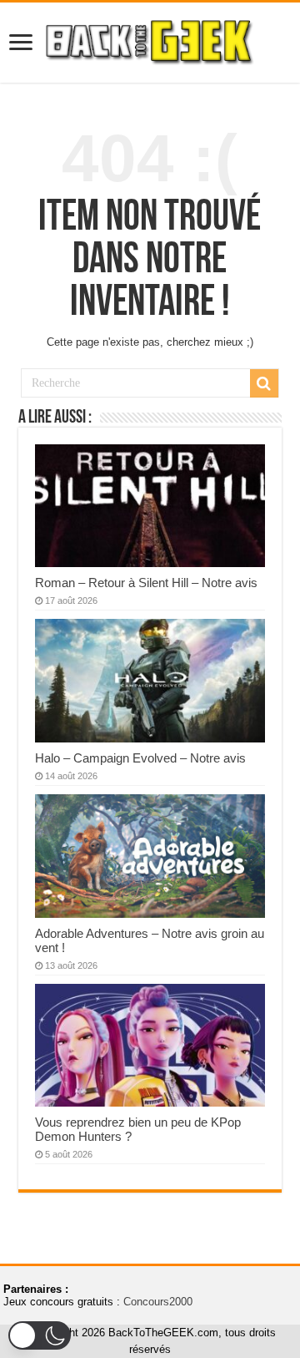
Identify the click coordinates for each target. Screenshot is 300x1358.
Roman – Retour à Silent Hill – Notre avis (146, 582)
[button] (39, 1335)
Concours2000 (157, 1301)
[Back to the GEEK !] (150, 39)
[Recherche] (264, 383)
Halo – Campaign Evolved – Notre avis (140, 758)
